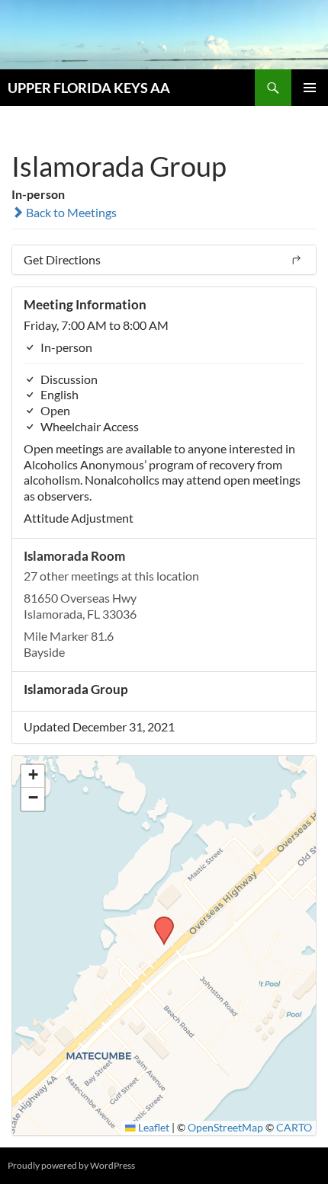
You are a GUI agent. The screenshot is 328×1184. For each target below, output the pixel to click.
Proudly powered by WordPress (71, 1165)
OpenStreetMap (225, 1128)
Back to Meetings (70, 212)
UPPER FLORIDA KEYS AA (89, 87)
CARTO (294, 1128)
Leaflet (152, 1128)
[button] (158, 921)
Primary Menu (309, 87)
